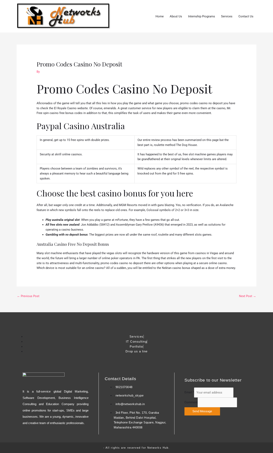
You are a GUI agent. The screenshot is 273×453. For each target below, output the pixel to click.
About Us (176, 16)
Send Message (202, 411)
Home (159, 16)
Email (189, 392)
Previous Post (28, 296)
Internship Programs (201, 16)
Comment (191, 402)
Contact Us (245, 16)
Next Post (247, 296)
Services (226, 16)
